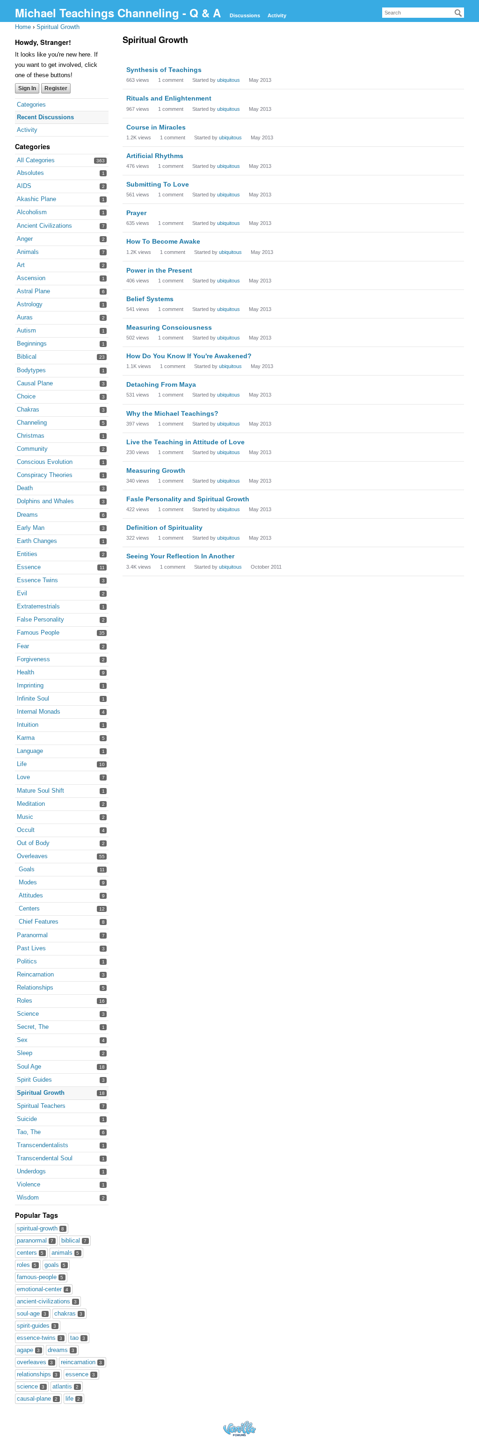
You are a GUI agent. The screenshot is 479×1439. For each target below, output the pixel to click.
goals (54, 1264)
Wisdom (28, 1197)
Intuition (27, 724)
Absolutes (30, 172)
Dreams (27, 514)
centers (30, 1252)
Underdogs (31, 1171)
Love (23, 777)
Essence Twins (37, 580)
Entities (27, 553)
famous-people (40, 1276)
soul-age (31, 1313)
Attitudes (31, 895)
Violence (28, 1184)
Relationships (35, 987)
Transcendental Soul (45, 1158)
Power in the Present (159, 270)
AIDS (24, 185)
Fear (23, 646)
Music (25, 816)
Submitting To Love (157, 184)
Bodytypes (31, 370)
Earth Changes (37, 540)
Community (32, 448)
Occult (26, 829)
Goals (27, 869)
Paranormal (32, 935)
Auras (25, 317)
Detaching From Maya (161, 384)
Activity (277, 15)
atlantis (65, 1386)
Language (30, 750)
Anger (25, 238)
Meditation (31, 803)
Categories (31, 104)
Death (25, 488)
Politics (27, 961)
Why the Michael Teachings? (172, 413)
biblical (74, 1240)
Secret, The (33, 1026)
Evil (22, 593)
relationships (37, 1374)
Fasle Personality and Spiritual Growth (187, 499)
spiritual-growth (40, 1228)
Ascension (31, 278)
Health (25, 672)
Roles (24, 1000)
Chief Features (38, 921)
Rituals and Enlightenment (168, 98)
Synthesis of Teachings (164, 69)
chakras (68, 1313)
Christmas (30, 435)
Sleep (24, 1052)
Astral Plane (33, 291)
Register (55, 88)
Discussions (245, 15)
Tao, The (29, 1131)
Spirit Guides (34, 1079)
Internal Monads (38, 711)
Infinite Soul (33, 698)
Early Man (30, 527)
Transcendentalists (42, 1145)
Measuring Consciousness (169, 327)
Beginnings (32, 343)
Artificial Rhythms (154, 155)
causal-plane (37, 1398)
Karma (26, 737)
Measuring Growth (155, 470)
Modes (28, 882)
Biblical (26, 356)
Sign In (27, 88)
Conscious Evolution (45, 461)
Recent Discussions (45, 117)
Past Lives (31, 948)
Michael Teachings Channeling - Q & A (119, 13)
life (72, 1398)
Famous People (38, 632)
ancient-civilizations (47, 1301)
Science (28, 1013)
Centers (29, 908)
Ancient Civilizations (44, 225)
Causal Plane (35, 383)
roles (26, 1264)
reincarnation (81, 1362)
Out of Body (33, 842)
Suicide (27, 1118)
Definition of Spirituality (164, 527)
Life (22, 763)
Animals (28, 251)
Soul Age (29, 1066)
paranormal (35, 1240)
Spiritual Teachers (41, 1105)
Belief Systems (150, 299)
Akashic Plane (36, 198)
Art (21, 264)
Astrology (30, 304)
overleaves (35, 1362)
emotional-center (42, 1289)
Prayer (136, 213)
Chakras (28, 409)
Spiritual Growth (41, 1092)
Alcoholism (32, 212)
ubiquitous (228, 80)
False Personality (40, 619)
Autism (26, 330)
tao (77, 1337)
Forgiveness (33, 659)
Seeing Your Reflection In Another (180, 556)
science (30, 1386)
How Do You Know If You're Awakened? (189, 356)
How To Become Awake (163, 241)
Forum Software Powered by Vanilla (239, 1428)
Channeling (32, 422)
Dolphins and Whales (45, 501)
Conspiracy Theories (45, 474)
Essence (29, 567)
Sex (22, 1039)
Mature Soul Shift (40, 790)
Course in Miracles (156, 127)
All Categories (36, 160)
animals (65, 1252)
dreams (61, 1349)
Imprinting (30, 685)
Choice (26, 396)
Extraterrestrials (38, 606)
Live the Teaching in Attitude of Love (185, 442)
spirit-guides (36, 1325)
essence (80, 1374)
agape (28, 1349)
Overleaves (32, 856)
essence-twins (39, 1337)
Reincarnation (35, 974)
